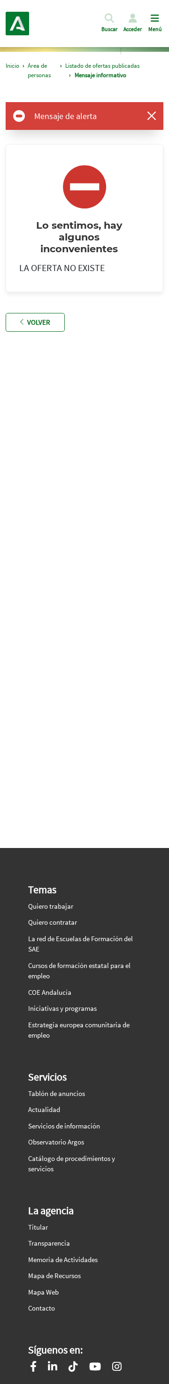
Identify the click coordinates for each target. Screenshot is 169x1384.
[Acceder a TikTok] (73, 1367)
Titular (38, 1227)
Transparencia (49, 1243)
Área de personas (39, 70)
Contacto (41, 1308)
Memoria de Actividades (63, 1259)
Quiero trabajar (50, 906)
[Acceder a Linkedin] (52, 1367)
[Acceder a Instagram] (116, 1367)
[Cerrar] (151, 115)
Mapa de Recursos (54, 1275)
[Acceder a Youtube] (95, 1367)
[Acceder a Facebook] (33, 1367)
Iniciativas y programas (62, 1008)
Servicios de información (64, 1125)
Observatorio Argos (56, 1141)
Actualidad (44, 1109)
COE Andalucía (49, 992)
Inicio (12, 66)
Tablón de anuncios (56, 1093)
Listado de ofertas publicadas (102, 66)
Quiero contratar (52, 922)
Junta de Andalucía (17, 23)
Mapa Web (43, 1292)
